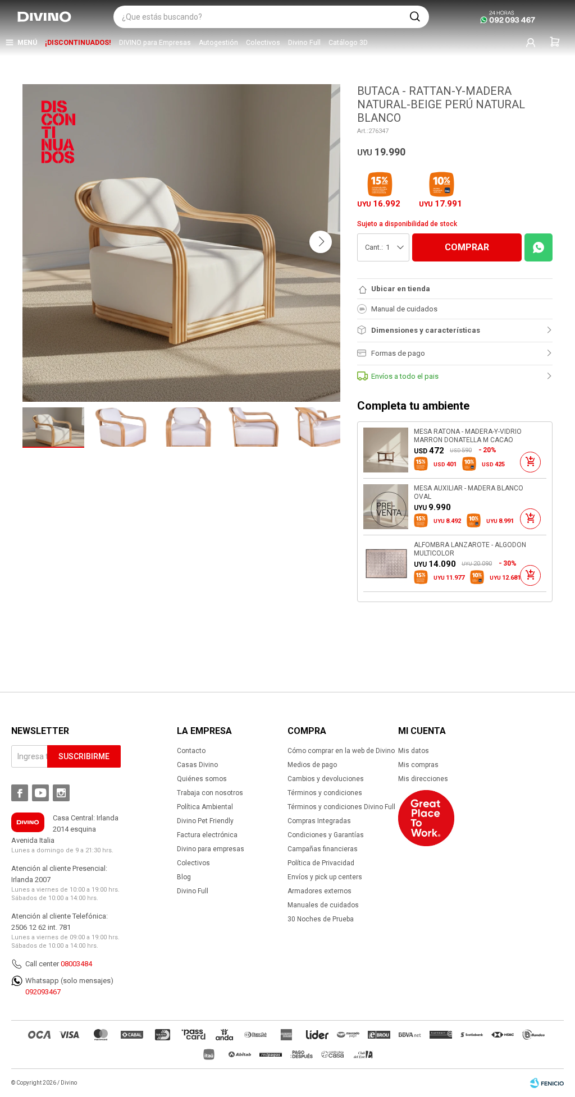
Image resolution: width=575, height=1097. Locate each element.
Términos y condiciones (325, 793)
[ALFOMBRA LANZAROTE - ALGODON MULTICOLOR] (385, 563)
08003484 (76, 964)
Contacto (191, 751)
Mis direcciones (423, 779)
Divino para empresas (210, 849)
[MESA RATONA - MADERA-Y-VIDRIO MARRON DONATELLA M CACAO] (385, 450)
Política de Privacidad (321, 863)
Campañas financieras (323, 849)
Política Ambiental (205, 807)
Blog (184, 877)
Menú (27, 43)
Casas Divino (197, 765)
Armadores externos (320, 891)
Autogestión (218, 43)
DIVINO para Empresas (155, 43)
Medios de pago (312, 765)
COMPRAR (467, 247)
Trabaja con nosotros (210, 793)
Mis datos (413, 751)
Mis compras (418, 765)
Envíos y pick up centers (325, 877)
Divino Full (304, 43)
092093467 (43, 992)
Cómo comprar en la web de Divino (341, 751)
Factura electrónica (207, 835)
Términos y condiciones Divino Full (341, 807)
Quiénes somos (202, 779)
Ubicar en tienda (400, 288)
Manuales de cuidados (323, 905)
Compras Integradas (319, 821)
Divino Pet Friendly (205, 821)
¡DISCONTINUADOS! (78, 43)
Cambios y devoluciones (326, 779)
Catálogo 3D (348, 43)
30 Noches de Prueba (321, 919)
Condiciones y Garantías (326, 835)
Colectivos (263, 43)
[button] (415, 17)
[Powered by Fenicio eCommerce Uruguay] (547, 1083)
